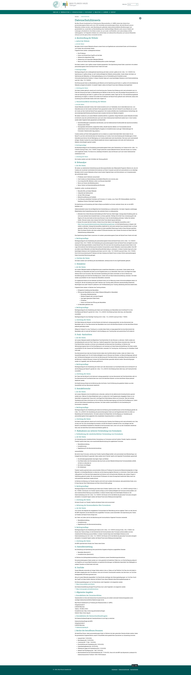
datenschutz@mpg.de (82, 627)
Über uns (55, 12)
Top (136, 665)
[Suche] (136, 4)
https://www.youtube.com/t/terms (85, 584)
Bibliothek (98, 12)
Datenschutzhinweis (124, 669)
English (124, 4)
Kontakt (113, 12)
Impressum (115, 669)
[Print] (140, 18)
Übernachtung (65, 12)
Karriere (105, 12)
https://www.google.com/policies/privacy (87, 589)
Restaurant (88, 12)
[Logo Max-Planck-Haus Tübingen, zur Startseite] (81, 4)
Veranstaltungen (77, 12)
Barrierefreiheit (134, 669)
